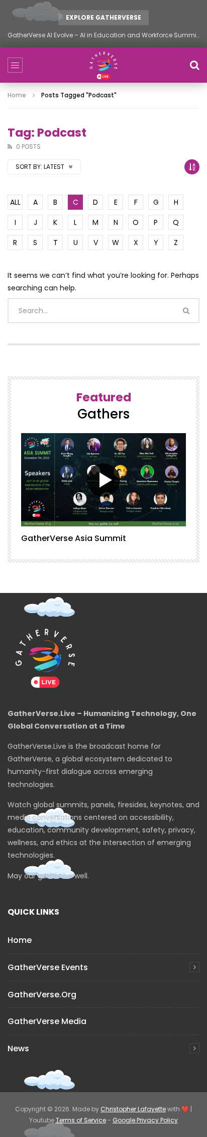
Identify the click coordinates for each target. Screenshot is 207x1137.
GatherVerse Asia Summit (73, 538)
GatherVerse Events (48, 967)
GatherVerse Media (47, 1021)
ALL (15, 202)
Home (17, 95)
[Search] (194, 65)
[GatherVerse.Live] (103, 65)
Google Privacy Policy (145, 1120)
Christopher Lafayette (133, 1109)
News (18, 1048)
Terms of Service (81, 1120)
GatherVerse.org (42, 994)
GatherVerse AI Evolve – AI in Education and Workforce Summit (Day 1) (103, 35)
